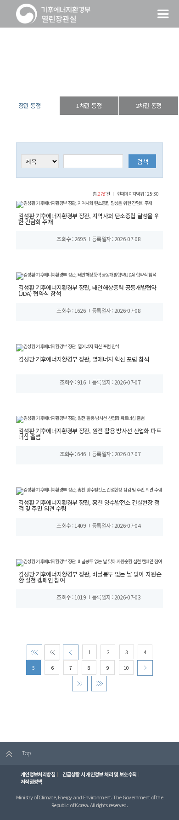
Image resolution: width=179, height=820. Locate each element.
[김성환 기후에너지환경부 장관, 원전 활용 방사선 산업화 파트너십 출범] (80, 418)
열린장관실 (58, 80)
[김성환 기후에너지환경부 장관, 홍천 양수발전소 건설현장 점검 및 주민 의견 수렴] (89, 490)
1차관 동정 (88, 105)
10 (126, 667)
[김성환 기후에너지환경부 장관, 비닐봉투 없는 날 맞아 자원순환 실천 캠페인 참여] (89, 562)
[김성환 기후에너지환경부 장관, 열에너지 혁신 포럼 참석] (67, 347)
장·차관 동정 (87, 80)
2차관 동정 (148, 105)
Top (25, 752)
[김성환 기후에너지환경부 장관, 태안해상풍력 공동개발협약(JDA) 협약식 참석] (86, 275)
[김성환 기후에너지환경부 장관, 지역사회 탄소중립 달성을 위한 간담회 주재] (84, 203)
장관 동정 (115, 80)
